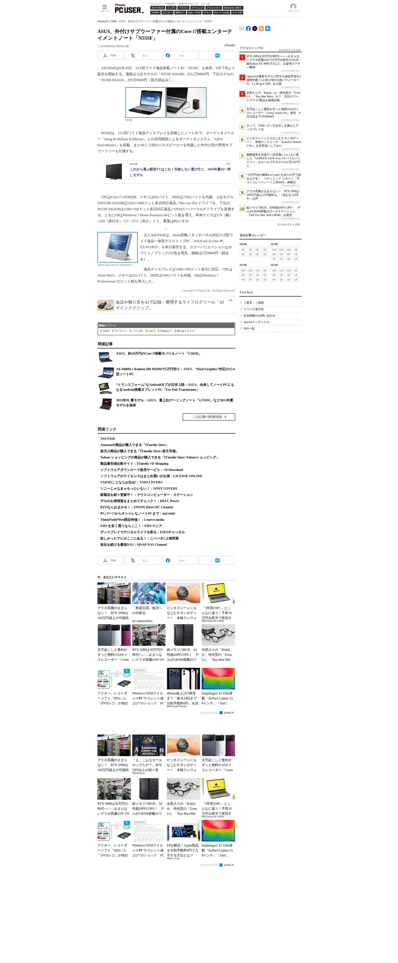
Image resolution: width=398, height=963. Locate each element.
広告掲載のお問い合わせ (259, 315)
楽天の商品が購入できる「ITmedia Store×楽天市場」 (139, 451)
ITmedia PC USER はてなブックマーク (267, 27)
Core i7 (151, 330)
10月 (289, 250)
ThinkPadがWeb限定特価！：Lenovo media (132, 519)
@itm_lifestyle (254, 27)
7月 (250, 250)
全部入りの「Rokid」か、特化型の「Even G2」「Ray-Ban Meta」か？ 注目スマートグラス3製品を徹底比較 (273, 96)
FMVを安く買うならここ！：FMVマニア (131, 526)
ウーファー (121, 330)
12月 (274, 250)
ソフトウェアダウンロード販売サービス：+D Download (141, 470)
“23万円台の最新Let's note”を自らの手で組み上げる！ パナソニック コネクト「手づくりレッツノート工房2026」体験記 (273, 178)
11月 (281, 250)
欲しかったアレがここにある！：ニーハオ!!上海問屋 (139, 538)
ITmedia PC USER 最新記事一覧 (261, 27)
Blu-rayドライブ (185, 330)
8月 (243, 250)
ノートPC (137, 330)
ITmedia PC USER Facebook (248, 27)
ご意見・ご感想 (254, 302)
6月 (257, 250)
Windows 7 (166, 330)
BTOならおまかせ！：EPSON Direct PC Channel (136, 507)
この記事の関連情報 (207, 417)
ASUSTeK (107, 438)
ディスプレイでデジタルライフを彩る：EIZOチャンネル (142, 532)
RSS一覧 (249, 328)
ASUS (106, 330)
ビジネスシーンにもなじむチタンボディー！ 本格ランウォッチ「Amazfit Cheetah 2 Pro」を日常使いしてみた (273, 142)
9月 (295, 250)
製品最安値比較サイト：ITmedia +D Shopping (134, 463)
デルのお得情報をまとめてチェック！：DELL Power (139, 501)
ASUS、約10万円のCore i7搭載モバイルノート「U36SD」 (159, 353)
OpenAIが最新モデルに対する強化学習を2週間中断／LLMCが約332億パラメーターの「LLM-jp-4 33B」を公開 (273, 80)
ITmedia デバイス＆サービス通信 (242, 27)
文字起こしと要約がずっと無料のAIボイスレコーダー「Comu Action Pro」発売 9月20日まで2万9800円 (273, 113)
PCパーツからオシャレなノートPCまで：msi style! (137, 513)
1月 (264, 254)
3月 (250, 254)
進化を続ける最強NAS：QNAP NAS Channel (133, 544)
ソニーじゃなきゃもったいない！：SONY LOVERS (138, 488)
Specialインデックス (256, 322)
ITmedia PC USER (106, 21)
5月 (264, 250)
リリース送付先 (254, 309)
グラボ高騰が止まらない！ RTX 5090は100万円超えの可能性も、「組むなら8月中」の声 (272, 195)
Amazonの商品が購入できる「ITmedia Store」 (134, 445)
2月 (257, 254)
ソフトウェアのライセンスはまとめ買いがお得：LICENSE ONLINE (151, 476)
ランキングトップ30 (288, 224)
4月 (243, 254)
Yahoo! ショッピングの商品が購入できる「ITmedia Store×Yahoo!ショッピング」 (160, 457)
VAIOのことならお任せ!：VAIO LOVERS (131, 482)
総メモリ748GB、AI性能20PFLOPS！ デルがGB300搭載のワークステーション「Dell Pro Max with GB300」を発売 (273, 211)
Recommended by (210, 712)
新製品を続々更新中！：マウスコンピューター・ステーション (146, 494)
